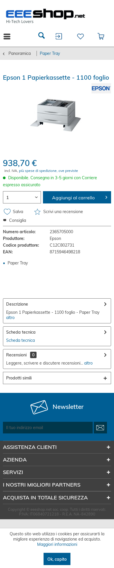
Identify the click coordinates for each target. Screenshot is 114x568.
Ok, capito (57, 559)
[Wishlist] (80, 36)
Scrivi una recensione (62, 211)
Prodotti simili (19, 378)
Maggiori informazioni (57, 544)
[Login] (59, 36)
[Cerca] (41, 36)
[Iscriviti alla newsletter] (100, 427)
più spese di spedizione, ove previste (48, 170)
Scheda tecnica (21, 332)
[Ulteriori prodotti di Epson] (101, 88)
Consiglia (17, 220)
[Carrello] (101, 36)
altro (10, 317)
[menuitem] (41, 36)
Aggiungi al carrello (73, 198)
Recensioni (16, 355)
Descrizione (17, 304)
